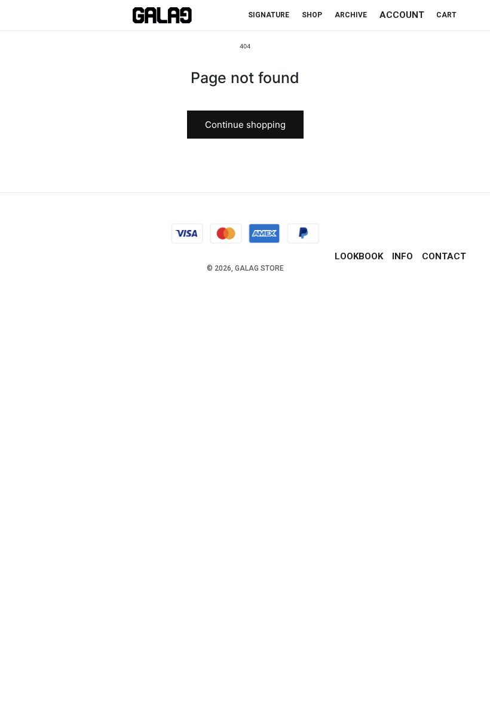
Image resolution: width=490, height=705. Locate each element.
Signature (268, 15)
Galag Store (259, 268)
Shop (312, 15)
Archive (351, 15)
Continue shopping (245, 124)
